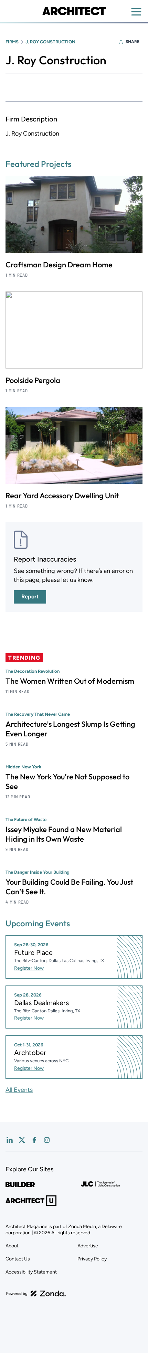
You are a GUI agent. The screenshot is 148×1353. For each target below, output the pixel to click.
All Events (19, 1090)
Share (132, 41)
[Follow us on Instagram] (47, 1140)
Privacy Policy (92, 1259)
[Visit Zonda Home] (36, 1293)
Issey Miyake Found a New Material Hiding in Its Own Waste (64, 834)
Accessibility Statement (31, 1272)
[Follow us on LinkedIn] (10, 1140)
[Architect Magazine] (73, 11)
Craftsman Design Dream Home (59, 264)
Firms (12, 42)
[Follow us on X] (22, 1140)
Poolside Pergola (33, 380)
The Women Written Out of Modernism (70, 681)
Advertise (87, 1246)
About (12, 1246)
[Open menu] (136, 12)
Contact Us (18, 1259)
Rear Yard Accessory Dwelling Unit (62, 495)
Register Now (29, 968)
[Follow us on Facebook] (34, 1140)
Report (30, 596)
